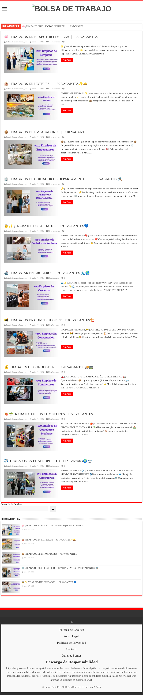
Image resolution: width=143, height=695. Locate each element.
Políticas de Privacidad (71, 642)
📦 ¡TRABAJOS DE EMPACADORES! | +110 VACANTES (46, 132)
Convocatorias (54, 42)
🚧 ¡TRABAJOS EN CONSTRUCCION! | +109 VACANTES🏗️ (49, 320)
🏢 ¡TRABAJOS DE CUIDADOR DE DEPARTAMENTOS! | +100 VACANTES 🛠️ (63, 179)
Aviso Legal (71, 636)
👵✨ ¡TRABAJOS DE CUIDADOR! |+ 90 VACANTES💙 (46, 226)
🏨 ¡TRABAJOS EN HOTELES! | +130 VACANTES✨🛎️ (45, 84)
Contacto (71, 649)
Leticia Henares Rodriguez (16, 42)
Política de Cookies (71, 629)
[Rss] (71, 622)
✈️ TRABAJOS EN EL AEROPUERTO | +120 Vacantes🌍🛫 (48, 461)
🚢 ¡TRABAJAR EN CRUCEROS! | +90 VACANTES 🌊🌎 (47, 273)
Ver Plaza (67, 60)
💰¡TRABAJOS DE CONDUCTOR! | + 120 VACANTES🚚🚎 (48, 367)
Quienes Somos (71, 655)
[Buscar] (53, 509)
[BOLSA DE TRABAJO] (71, 8)
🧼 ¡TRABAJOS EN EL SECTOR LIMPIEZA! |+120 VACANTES (52, 26)
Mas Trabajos (53, 278)
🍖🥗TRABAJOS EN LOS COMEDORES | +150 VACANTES (48, 414)
